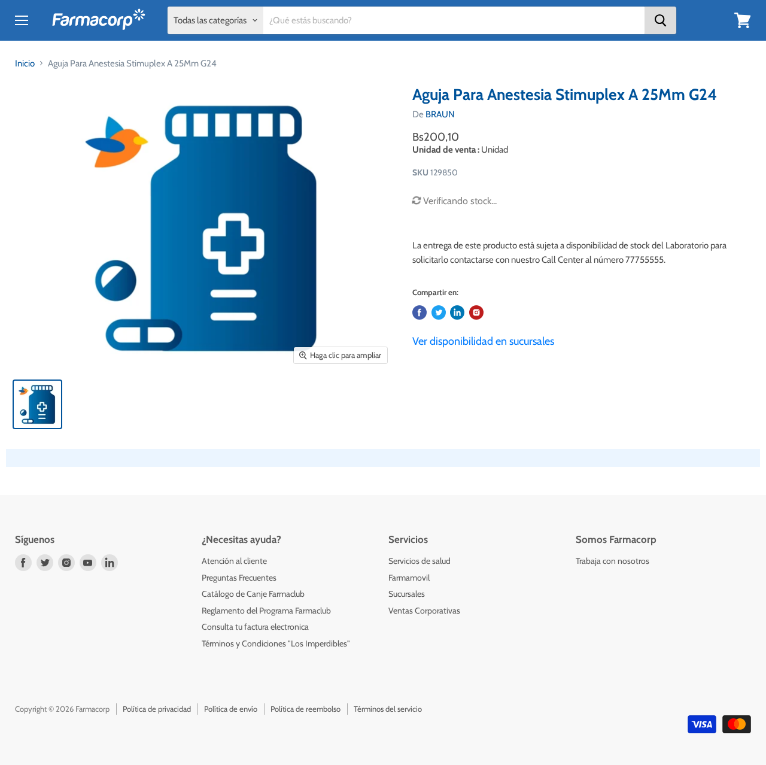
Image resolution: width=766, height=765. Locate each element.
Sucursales (406, 593)
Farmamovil (409, 577)
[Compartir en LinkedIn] (457, 312)
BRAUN (440, 114)
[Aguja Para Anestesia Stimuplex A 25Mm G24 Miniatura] (37, 404)
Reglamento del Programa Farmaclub (266, 610)
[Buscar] (660, 20)
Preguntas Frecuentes (239, 577)
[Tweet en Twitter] (438, 312)
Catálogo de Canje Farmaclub (253, 593)
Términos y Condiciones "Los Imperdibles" (276, 643)
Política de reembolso (305, 709)
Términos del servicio (388, 709)
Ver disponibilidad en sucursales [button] (483, 341)
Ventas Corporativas (424, 610)
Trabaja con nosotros (612, 560)
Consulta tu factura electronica (255, 626)
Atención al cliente (234, 560)
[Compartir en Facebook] (419, 312)
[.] (476, 312)
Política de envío (230, 709)
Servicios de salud (419, 560)
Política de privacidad (157, 709)
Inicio (25, 63)
